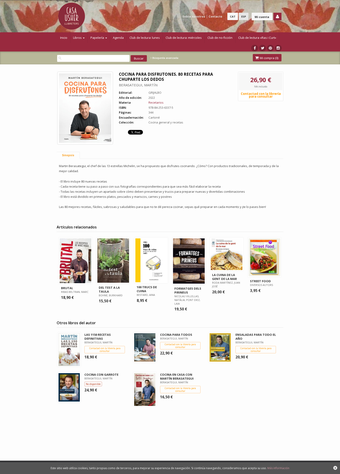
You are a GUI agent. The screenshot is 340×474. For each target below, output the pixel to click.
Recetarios (156, 102)
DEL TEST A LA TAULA (109, 289)
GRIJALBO (154, 92)
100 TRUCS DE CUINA (147, 289)
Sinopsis (68, 155)
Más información (278, 468)
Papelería (97, 38)
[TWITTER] (262, 48)
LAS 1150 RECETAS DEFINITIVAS (97, 337)
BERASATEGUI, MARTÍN (138, 85)
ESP (243, 16)
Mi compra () (268, 58)
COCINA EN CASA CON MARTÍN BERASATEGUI (177, 376)
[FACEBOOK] (254, 48)
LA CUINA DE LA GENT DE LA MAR (224, 277)
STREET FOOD (260, 281)
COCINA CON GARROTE (101, 374)
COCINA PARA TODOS (176, 335)
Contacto (215, 16)
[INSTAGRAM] (278, 48)
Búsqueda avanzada (165, 58)
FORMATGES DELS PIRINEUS (187, 290)
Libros (77, 38)
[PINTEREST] (270, 48)
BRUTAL (67, 288)
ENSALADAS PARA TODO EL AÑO (255, 337)
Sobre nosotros (193, 16)
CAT (232, 16)
